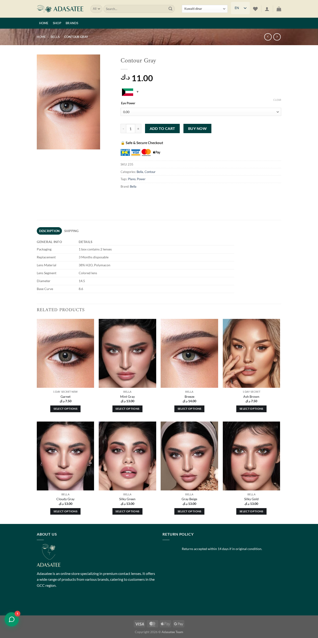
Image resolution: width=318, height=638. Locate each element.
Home (43, 23)
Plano (131, 179)
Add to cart (162, 128)
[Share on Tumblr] (167, 197)
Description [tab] (49, 231)
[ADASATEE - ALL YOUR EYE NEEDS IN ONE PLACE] (60, 9)
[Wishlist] (255, 9)
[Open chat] (12, 619)
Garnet (66, 396)
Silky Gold (251, 499)
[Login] (267, 9)
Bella (55, 37)
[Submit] (170, 9)
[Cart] (279, 9)
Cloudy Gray (65, 499)
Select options (65, 408)
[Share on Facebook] (125, 197)
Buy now (197, 128)
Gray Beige (189, 499)
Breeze (189, 396)
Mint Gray (127, 396)
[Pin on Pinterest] (158, 197)
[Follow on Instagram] (49, 603)
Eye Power (128, 103)
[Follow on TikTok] (58, 603)
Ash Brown (251, 396)
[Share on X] (133, 197)
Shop (57, 23)
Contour (150, 172)
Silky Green (127, 499)
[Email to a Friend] (150, 197)
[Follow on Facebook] (41, 603)
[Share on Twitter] (141, 197)
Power (141, 179)
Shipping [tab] (71, 231)
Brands (72, 23)
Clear (277, 99)
